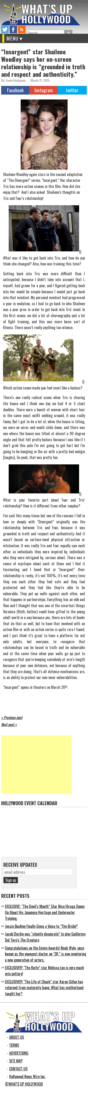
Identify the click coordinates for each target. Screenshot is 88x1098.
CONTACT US (18, 1069)
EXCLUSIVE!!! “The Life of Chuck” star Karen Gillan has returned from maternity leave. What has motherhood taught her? (44, 987)
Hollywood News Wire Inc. (27, 1076)
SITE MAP (16, 1061)
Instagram (43, 90)
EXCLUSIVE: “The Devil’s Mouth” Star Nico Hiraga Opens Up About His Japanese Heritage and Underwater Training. (45, 912)
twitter (5, 29)
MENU (13, 38)
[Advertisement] (36, 764)
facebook (13, 29)
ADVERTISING (18, 1053)
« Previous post (11, 717)
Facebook (15, 90)
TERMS (14, 1045)
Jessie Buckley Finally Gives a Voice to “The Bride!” (41, 926)
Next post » (9, 724)
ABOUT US (16, 1037)
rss (22, 29)
